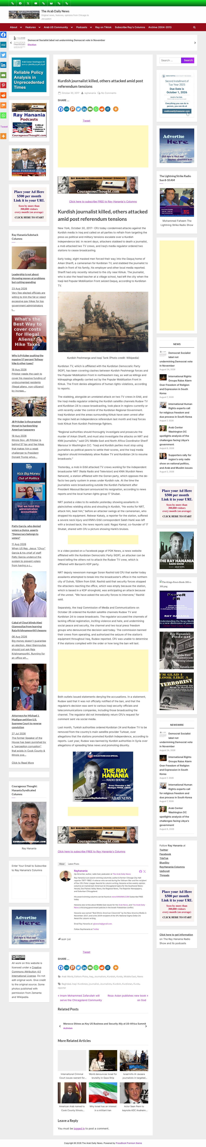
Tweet (86, 120)
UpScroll (165, 871)
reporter (62, 987)
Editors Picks (81, 976)
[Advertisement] (103, 146)
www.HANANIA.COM (120, 897)
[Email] (90, 107)
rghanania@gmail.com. (102, 924)
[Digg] (107, 107)
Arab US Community (56, 27)
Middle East (130, 976)
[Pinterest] (3, 83)
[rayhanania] (66, 880)
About (13, 27)
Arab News (123, 905)
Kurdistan (127, 984)
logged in (79, 1128)
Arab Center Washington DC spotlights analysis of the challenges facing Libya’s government (174, 436)
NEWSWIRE (177, 724)
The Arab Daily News (55, 11)
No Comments (108, 93)
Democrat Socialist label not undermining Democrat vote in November (66, 40)
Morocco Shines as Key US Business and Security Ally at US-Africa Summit (104, 1023)
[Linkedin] (84, 107)
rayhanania (90, 93)
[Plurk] (72, 107)
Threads (164, 875)
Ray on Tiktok (103, 27)
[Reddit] (102, 107)
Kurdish (111, 976)
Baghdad (66, 984)
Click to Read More (23, 762)
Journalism (100, 976)
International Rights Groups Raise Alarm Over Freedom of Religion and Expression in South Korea (176, 385)
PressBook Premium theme (129, 1143)
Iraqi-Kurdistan (80, 984)
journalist (94, 984)
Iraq (91, 976)
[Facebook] (60, 107)
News (140, 976)
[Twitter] (78, 107)
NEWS (177, 344)
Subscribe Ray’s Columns (130, 27)
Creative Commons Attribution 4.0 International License (26, 971)
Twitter (96, 929)
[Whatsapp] (96, 107)
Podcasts (81, 27)
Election (32, 45)
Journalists (106, 984)
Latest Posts (73, 864)
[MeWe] (66, 107)
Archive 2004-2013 (159, 27)
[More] (115, 107)
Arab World (67, 976)
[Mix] (3, 103)
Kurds (119, 976)
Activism (68, 1028)
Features (30, 27)
